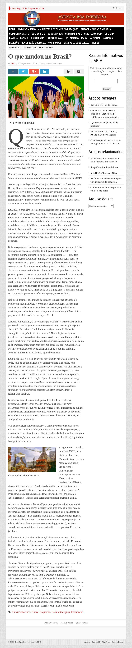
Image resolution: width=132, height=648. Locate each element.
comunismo (38, 33)
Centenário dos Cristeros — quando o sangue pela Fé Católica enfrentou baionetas (104, 113)
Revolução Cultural (33, 42)
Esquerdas (45, 611)
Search (118, 8)
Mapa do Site (30, 48)
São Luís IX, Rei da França (104, 104)
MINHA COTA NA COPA (103, 172)
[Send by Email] (78, 71)
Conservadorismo (21, 611)
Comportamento (19, 33)
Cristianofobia (93, 33)
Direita (35, 611)
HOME (12, 29)
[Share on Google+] (34, 71)
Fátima (24, 38)
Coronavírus (55, 33)
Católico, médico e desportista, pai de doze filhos (105, 189)
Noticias (108, 38)
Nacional (95, 38)
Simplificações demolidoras (104, 167)
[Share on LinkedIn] (45, 71)
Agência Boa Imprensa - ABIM (28, 642)
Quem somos (15, 48)
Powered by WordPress (101, 642)
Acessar (87, 642)
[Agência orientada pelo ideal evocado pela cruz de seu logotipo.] (66, 19)
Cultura (109, 33)
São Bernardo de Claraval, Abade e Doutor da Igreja (103, 133)
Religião (14, 42)
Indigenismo (37, 38)
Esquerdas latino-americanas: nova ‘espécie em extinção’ (105, 160)
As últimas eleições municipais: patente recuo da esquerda (106, 180)
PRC (13, 63)
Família (13, 38)
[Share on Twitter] (24, 71)
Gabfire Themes (118, 642)
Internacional (55, 38)
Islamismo (72, 38)
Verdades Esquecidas (76, 42)
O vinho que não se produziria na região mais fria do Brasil (105, 142)
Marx (84, 38)
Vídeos (95, 42)
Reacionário (77, 611)
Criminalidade (73, 33)
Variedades (54, 42)
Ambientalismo (27, 29)
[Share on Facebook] (13, 71)
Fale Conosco (46, 48)
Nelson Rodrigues (61, 611)
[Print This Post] (68, 71)
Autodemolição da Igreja (96, 29)
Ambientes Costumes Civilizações (58, 29)
